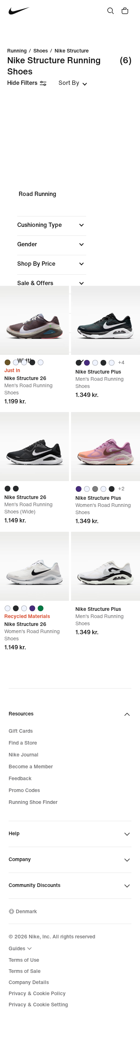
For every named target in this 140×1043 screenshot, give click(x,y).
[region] (70, 283)
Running (17, 51)
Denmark (26, 911)
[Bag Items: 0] (124, 10)
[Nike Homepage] (19, 11)
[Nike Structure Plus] (105, 320)
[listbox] (72, 83)
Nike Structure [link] (72, 51)
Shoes (40, 51)
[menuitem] (21, 948)
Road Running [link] (37, 194)
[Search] (110, 10)
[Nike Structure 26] (34, 320)
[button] (51, 225)
